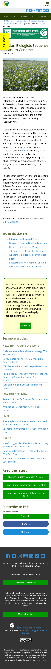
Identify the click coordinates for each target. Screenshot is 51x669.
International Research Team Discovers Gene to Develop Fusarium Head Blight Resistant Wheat (28, 243)
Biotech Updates (31, 21)
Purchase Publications (26, 582)
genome (35, 111)
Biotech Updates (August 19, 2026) (25, 476)
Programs (27, 627)
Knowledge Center (14, 21)
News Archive (9, 16)
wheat (25, 150)
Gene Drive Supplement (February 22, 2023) (26, 494)
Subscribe (4, 41)
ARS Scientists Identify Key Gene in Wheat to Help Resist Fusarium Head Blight (27, 254)
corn (11, 150)
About (18, 627)
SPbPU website (10, 221)
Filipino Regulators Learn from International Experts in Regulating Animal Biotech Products (25, 377)
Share (26, 523)
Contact (37, 627)
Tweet (26, 532)
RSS (34, 16)
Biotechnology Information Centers (34, 631)
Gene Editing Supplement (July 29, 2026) (26, 484)
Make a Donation (26, 614)
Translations (24, 16)
